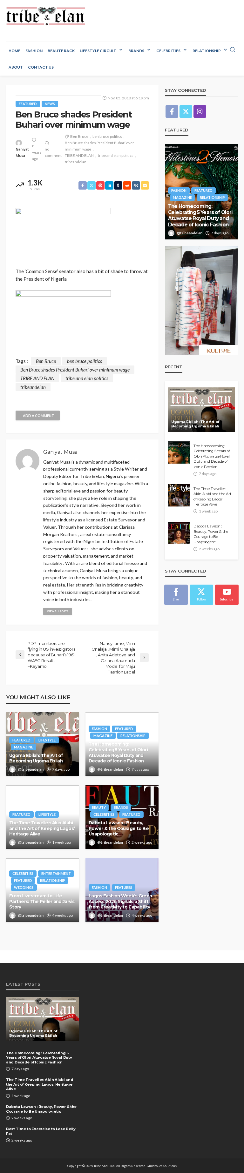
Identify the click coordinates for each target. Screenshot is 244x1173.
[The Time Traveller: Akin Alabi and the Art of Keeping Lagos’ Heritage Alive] (179, 495)
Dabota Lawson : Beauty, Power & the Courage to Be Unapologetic (119, 828)
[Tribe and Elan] (45, 16)
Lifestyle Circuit (98, 50)
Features (123, 887)
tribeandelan (75, 161)
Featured (28, 104)
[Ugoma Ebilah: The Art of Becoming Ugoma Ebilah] (201, 409)
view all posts (57, 611)
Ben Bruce (79, 136)
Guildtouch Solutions (162, 1166)
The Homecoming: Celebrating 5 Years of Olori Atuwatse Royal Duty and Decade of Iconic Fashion (118, 752)
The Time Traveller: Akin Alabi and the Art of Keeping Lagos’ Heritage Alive (42, 828)
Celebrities (168, 50)
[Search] (232, 50)
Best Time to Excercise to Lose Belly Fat (41, 1131)
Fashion (34, 50)
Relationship (207, 50)
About (16, 67)
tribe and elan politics (115, 155)
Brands (136, 50)
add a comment (38, 415)
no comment (53, 152)
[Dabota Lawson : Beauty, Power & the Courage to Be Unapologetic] (179, 533)
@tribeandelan (31, 769)
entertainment (56, 873)
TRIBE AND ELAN (79, 155)
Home (14, 50)
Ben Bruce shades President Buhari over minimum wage (99, 145)
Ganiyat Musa (22, 152)
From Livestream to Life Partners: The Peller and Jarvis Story (42, 901)
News (50, 104)
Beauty (99, 807)
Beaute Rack (61, 50)
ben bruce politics (107, 136)
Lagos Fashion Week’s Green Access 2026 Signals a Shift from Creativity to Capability (120, 901)
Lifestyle (47, 740)
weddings (24, 887)
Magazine (23, 747)
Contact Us (41, 67)
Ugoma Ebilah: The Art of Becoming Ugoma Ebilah (36, 758)
